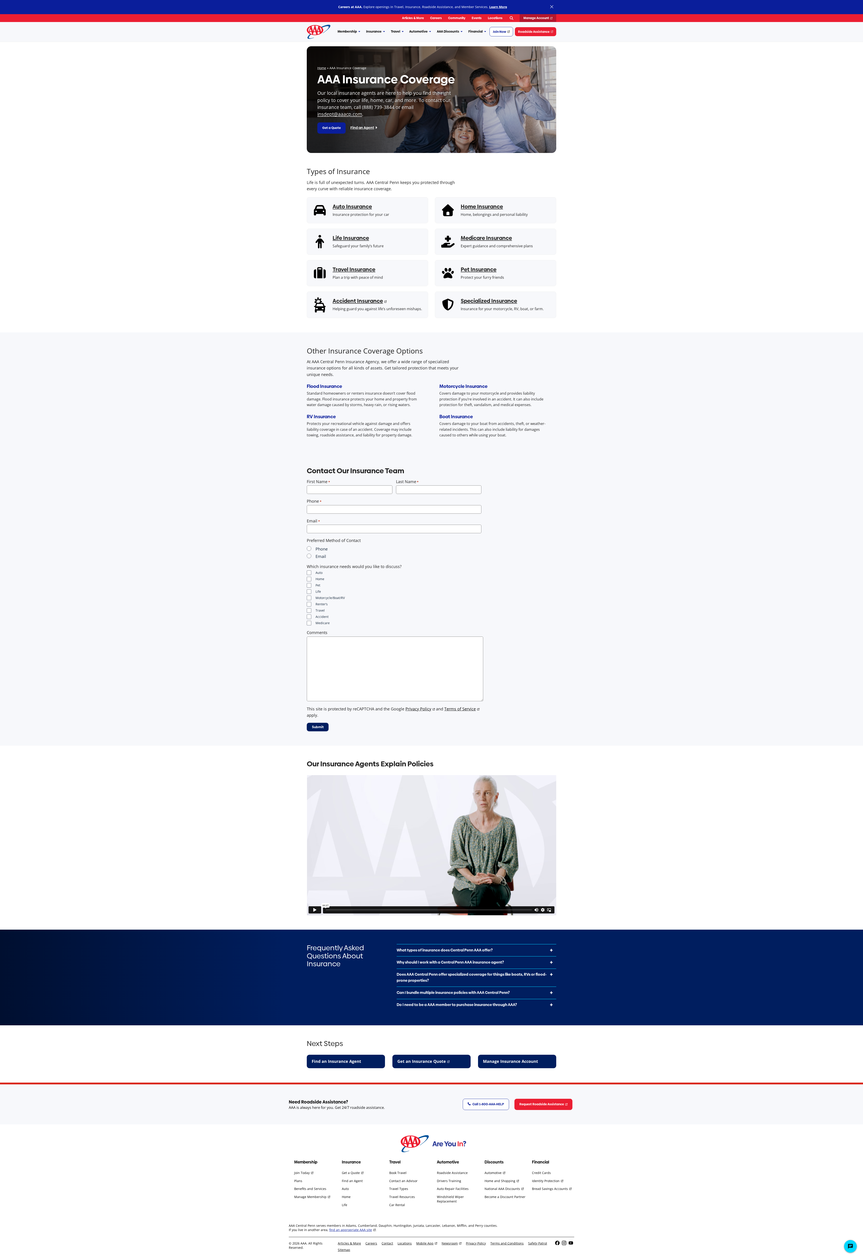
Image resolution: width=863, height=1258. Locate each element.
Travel (320, 610)
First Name (317, 481)
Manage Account (536, 18)
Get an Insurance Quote (421, 1061)
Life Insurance (351, 238)
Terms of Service (460, 709)
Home (321, 68)
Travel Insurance (354, 269)
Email (312, 521)
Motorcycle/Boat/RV (330, 598)
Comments (317, 632)
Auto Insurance (352, 206)
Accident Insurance (358, 301)
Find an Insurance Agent (336, 1061)
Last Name (406, 481)
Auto (319, 572)
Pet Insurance (478, 269)
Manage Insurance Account (510, 1061)
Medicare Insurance (486, 238)
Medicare (323, 623)
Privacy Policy (418, 709)
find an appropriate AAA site (350, 1230)
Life (318, 591)
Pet (318, 585)
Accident (322, 617)
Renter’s (322, 604)
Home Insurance (482, 206)
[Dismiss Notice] (551, 7)
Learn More (498, 7)
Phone (313, 501)
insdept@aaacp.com (339, 114)
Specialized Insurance (489, 301)
